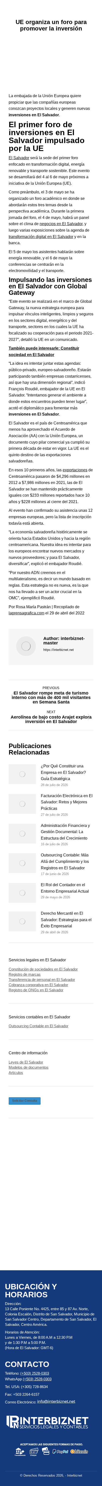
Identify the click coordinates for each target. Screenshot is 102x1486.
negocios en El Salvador (61, 224)
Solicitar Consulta (24, 1100)
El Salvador (19, 158)
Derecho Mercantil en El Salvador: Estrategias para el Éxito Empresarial (66, 919)
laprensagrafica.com (26, 613)
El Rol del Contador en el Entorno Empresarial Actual (65, 888)
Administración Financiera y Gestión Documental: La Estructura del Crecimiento (65, 831)
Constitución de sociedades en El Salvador (43, 969)
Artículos (16, 1072)
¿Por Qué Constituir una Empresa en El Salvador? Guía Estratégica (63, 772)
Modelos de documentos (29, 1067)
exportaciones (75, 470)
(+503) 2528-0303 (34, 1373)
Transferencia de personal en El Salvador (42, 979)
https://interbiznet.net (58, 649)
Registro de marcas (25, 974)
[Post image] (22, 774)
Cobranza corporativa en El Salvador (38, 985)
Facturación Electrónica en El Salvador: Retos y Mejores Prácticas (67, 802)
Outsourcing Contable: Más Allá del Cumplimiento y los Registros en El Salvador (65, 861)
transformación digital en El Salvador (41, 237)
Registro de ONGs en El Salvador (36, 990)
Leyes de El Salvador (26, 1062)
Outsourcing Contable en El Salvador (38, 1026)
